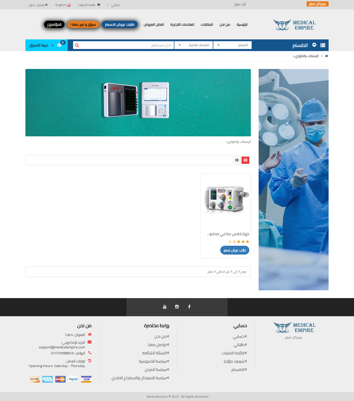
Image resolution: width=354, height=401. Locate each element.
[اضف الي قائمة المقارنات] (207, 206)
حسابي (238, 336)
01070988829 (62, 353)
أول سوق (240, 4)
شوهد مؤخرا (234, 361)
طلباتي (238, 344)
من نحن (160, 336)
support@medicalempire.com (62, 347)
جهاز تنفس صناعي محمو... (228, 233)
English (60, 5)
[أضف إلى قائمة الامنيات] (207, 197)
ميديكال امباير (317, 3)
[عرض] (207, 215)
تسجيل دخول (37, 5)
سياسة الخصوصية (153, 361)
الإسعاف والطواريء (305, 56)
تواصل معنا (157, 344)
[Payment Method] (86, 379)
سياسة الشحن (156, 369)
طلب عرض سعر (235, 250)
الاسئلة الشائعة (154, 353)
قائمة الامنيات (233, 353)
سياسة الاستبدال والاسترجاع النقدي (139, 378)
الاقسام (237, 369)
